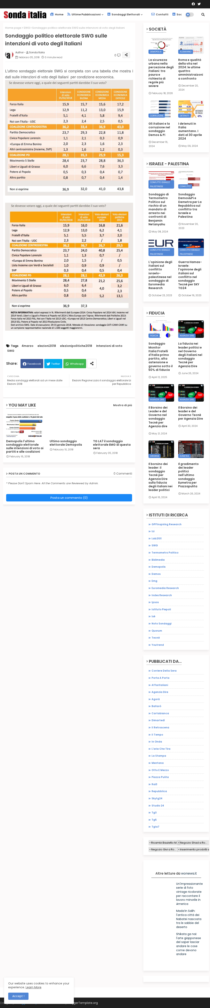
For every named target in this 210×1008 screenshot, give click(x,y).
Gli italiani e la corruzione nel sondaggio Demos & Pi (159, 129)
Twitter (55, 364)
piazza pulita (160, 777)
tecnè (156, 637)
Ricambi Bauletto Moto (165, 843)
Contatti (161, 14)
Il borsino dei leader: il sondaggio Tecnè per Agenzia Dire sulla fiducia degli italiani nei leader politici (160, 477)
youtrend (158, 645)
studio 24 (158, 805)
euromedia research (165, 588)
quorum (157, 630)
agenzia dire (160, 692)
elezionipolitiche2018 (76, 346)
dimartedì (158, 720)
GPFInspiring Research (166, 524)
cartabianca (160, 713)
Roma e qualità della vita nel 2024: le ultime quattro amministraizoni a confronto (190, 69)
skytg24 (157, 798)
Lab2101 (157, 538)
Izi (153, 531)
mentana (158, 763)
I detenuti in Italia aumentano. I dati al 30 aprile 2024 (190, 131)
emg (154, 581)
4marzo (27, 346)
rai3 (154, 784)
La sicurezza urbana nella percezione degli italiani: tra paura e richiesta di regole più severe (161, 73)
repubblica (159, 791)
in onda (157, 741)
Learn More (33, 987)
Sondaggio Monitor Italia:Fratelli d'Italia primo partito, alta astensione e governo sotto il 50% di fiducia (160, 357)
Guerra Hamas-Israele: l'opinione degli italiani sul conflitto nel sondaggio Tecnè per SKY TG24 (190, 275)
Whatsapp (77, 364)
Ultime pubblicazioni (86, 14)
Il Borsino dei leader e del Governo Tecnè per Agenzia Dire (190, 413)
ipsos (155, 602)
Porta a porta (160, 678)
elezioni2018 (47, 346)
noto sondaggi (161, 623)
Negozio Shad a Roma (194, 843)
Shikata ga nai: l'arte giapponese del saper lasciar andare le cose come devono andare (188, 944)
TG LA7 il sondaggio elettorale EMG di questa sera (112, 445)
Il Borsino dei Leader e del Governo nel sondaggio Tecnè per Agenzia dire (158, 417)
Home (58, 14)
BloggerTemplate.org (83, 1003)
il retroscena (160, 727)
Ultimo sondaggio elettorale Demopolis (66, 443)
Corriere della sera (164, 670)
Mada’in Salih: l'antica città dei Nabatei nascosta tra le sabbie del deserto (188, 919)
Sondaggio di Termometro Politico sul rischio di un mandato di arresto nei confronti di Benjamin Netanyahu (158, 209)
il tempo (157, 734)
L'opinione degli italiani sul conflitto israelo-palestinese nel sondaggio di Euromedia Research (160, 275)
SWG (27, 28)
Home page (13, 28)
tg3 (154, 812)
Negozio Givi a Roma (164, 849)
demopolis (158, 566)
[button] (203, 14)
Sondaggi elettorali (125, 14)
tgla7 (155, 826)
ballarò (156, 706)
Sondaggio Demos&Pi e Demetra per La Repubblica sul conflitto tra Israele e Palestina (190, 205)
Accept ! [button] (18, 996)
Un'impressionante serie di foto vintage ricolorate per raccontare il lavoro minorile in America (189, 894)
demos (156, 574)
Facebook (34, 364)
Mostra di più (122, 405)
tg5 (154, 819)
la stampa (159, 755)
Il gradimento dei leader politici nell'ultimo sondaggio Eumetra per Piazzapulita (188, 475)
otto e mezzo (160, 770)
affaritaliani (160, 685)
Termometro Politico (165, 552)
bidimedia (158, 560)
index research (162, 595)
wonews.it (189, 873)
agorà (156, 699)
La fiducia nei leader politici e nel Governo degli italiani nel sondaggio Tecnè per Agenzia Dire (190, 355)
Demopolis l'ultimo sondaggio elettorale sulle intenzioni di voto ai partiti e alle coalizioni (24, 446)
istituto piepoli (161, 609)
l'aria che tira (161, 749)
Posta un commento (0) (69, 497)
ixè (153, 616)
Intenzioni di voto (109, 346)
